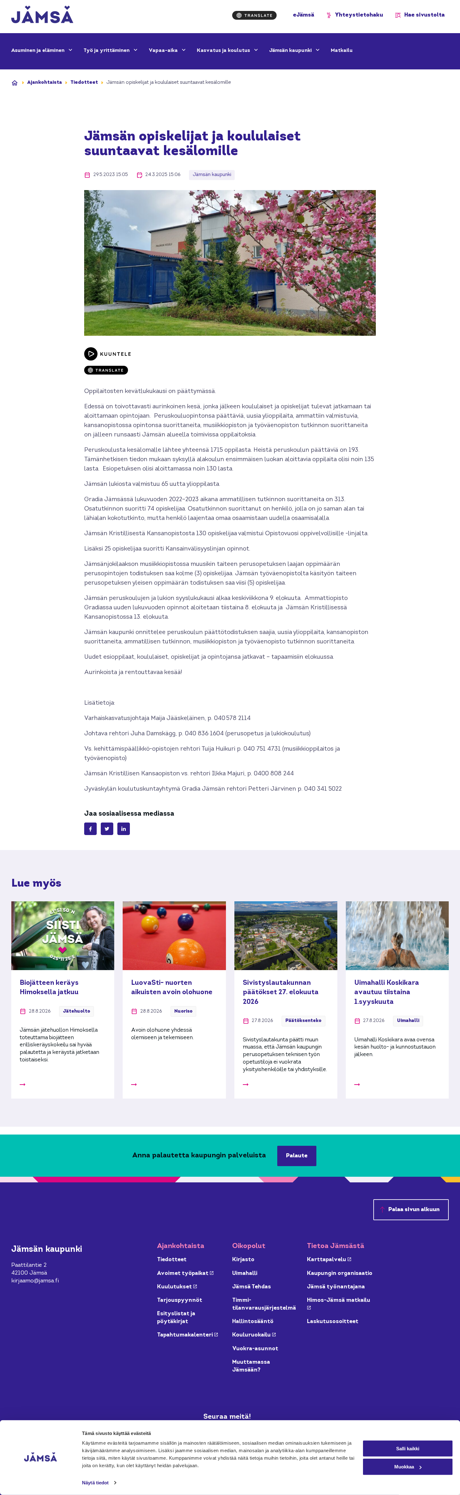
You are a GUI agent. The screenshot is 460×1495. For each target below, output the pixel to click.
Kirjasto (243, 1260)
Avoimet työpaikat (185, 1273)
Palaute (297, 1156)
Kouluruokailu (254, 1335)
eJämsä (303, 15)
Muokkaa (404, 1466)
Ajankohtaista (44, 82)
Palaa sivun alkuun (414, 1210)
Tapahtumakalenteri (187, 1335)
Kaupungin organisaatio (339, 1273)
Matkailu (342, 50)
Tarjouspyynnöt (179, 1300)
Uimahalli (244, 1273)
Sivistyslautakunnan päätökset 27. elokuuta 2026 (281, 992)
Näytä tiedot (95, 1482)
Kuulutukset (177, 1287)
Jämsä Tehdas (251, 1287)
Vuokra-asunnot (255, 1349)
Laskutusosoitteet (332, 1322)
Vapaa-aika (164, 50)
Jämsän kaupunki (291, 50)
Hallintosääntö (252, 1322)
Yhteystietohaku (359, 15)
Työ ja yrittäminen (107, 50)
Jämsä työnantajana (336, 1287)
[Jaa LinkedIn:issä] (123, 829)
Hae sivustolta (424, 15)
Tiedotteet (84, 82)
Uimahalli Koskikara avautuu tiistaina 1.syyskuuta (386, 992)
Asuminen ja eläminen (38, 50)
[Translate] (254, 15)
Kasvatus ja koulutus (224, 50)
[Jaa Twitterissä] (107, 829)
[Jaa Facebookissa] (90, 829)
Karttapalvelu (329, 1260)
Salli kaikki (407, 1448)
